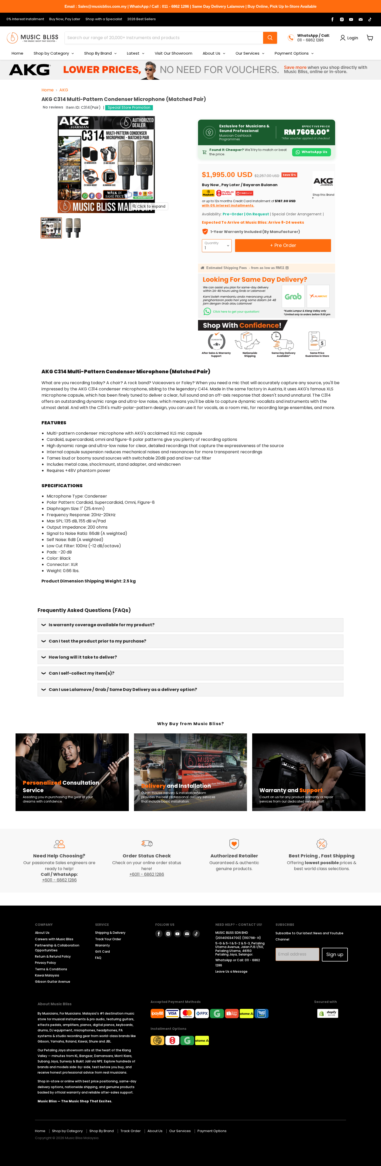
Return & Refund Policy (53, 956)
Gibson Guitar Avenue (52, 981)
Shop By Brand (101, 1130)
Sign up (334, 954)
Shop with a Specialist (104, 19)
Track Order (131, 1130)
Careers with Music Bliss (54, 939)
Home (47, 90)
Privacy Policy (45, 962)
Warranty (102, 945)
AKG (63, 90)
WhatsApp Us (314, 151)
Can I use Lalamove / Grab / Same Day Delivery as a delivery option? (123, 690)
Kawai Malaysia (47, 975)
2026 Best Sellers (141, 19)
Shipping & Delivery (110, 932)
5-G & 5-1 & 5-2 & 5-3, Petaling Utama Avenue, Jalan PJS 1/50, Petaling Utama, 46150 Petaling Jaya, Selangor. (240, 949)
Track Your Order (108, 939)
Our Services (180, 1130)
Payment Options (212, 1130)
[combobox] (164, 38)
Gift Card (102, 951)
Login (352, 38)
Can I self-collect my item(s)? (81, 673)
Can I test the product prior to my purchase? (97, 641)
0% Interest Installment (25, 19)
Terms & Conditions (51, 969)
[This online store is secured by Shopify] (330, 1016)
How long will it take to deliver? (83, 657)
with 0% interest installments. (228, 205)
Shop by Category (67, 1130)
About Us (42, 932)
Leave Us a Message (231, 971)
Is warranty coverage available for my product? (101, 625)
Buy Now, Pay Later (64, 19)
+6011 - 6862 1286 (59, 880)
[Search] (270, 38)
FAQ (98, 958)
